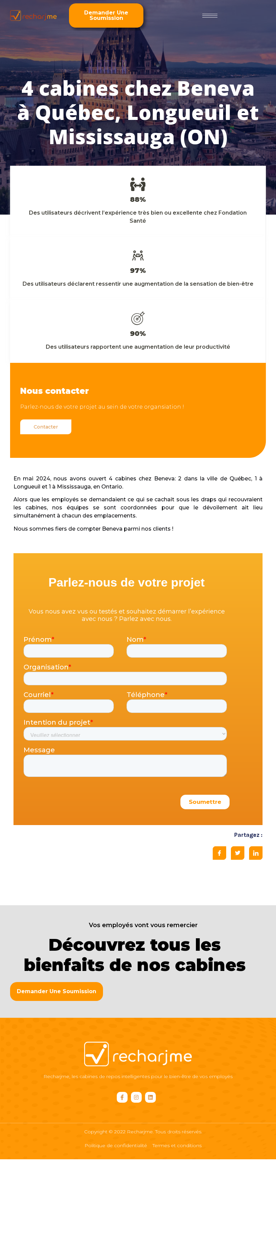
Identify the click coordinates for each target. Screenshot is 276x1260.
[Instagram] (136, 1097)
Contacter (46, 427)
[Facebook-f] (122, 1097)
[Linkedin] (150, 1097)
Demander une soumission (106, 15)
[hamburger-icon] (210, 15)
